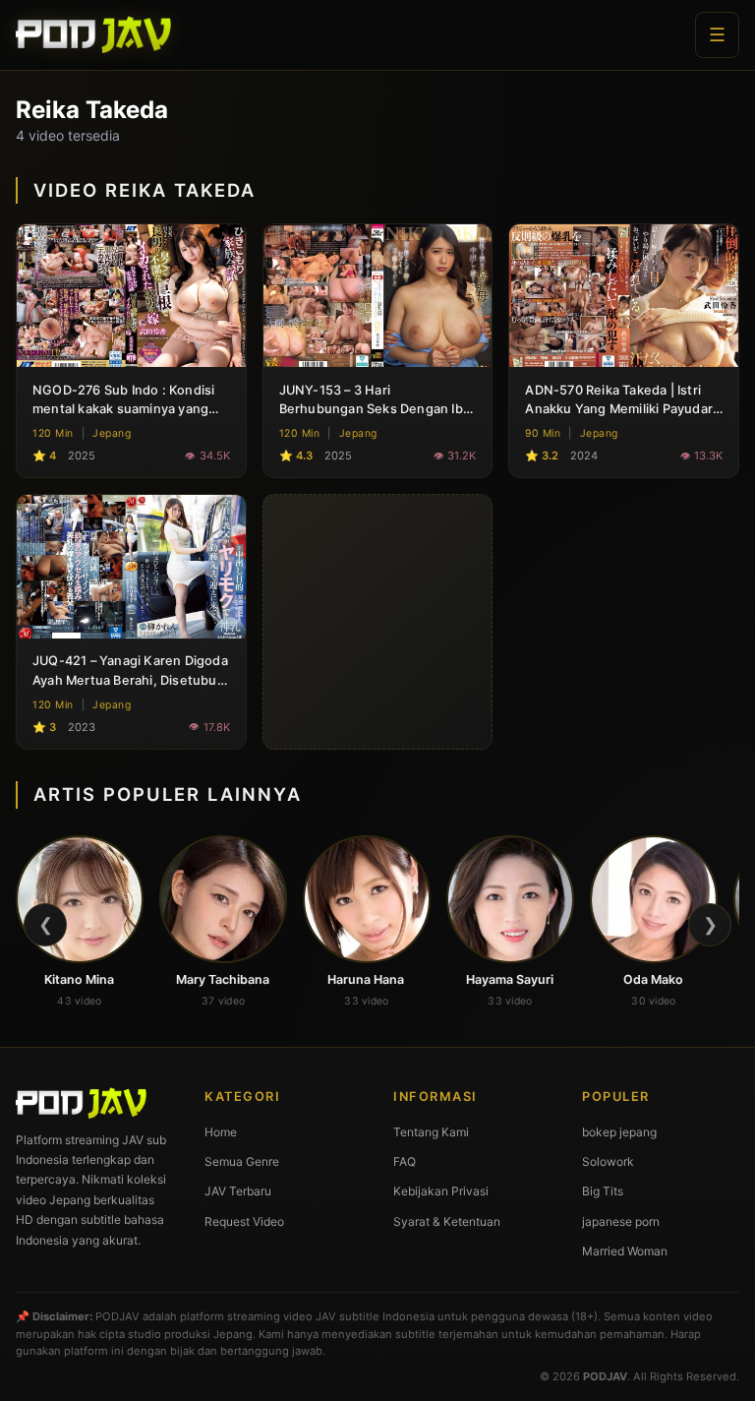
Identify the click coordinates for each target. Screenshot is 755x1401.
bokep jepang (619, 1132)
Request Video (244, 1221)
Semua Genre (241, 1161)
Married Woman (625, 1251)
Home (220, 1132)
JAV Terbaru (237, 1191)
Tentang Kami (431, 1132)
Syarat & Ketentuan (446, 1221)
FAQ (404, 1161)
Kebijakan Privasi (441, 1191)
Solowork (608, 1161)
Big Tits (602, 1191)
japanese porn (621, 1221)
